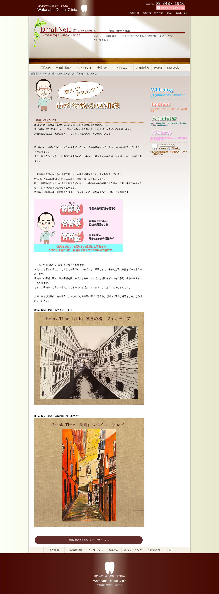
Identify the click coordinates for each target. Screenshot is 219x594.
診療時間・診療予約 (153, 13)
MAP (169, 13)
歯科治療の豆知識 (61, 73)
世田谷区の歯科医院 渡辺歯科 (109, 576)
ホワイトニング (122, 67)
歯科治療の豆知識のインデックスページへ (89, 540)
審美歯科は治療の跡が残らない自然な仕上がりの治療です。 (168, 139)
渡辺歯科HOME (38, 73)
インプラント (84, 67)
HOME (158, 67)
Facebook (180, 13)
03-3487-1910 (170, 3)
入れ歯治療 (142, 67)
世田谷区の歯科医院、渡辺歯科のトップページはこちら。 (168, 153)
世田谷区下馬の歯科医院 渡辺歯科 (52, 6)
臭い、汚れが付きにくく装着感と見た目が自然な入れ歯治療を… (168, 124)
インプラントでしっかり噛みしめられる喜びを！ (168, 110)
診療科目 (134, 13)
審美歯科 (102, 67)
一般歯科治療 (63, 67)
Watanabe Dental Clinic (57, 10)
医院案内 (45, 67)
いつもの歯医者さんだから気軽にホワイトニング (168, 96)
